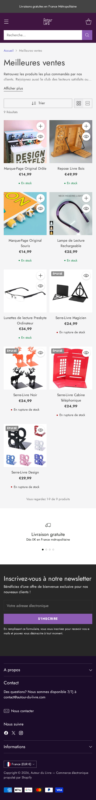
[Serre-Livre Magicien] (70, 290)
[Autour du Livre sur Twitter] (13, 733)
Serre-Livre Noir (25, 395)
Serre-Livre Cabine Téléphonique (71, 397)
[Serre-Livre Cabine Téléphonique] (70, 368)
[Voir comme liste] (87, 103)
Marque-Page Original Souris (25, 243)
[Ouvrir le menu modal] (6, 21)
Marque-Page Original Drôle (25, 168)
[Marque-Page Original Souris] (25, 213)
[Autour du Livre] (48, 21)
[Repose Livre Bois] (70, 141)
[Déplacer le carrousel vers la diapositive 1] (43, 549)
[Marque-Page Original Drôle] (25, 141)
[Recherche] (87, 35)
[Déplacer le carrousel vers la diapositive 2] (46, 549)
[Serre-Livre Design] (25, 445)
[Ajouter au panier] (40, 126)
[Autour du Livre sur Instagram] (21, 733)
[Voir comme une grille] (78, 103)
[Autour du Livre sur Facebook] (6, 733)
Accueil (9, 50)
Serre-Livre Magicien (70, 317)
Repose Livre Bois (71, 168)
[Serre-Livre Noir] (25, 368)
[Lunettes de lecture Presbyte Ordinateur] (25, 290)
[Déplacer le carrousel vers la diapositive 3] (50, 549)
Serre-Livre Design (25, 472)
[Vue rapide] (40, 136)
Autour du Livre (41, 773)
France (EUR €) (21, 764)
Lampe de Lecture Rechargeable (71, 243)
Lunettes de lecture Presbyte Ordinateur (25, 320)
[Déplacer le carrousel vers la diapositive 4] (53, 549)
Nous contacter (22, 711)
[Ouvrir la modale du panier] (88, 21)
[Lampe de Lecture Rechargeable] (70, 213)
